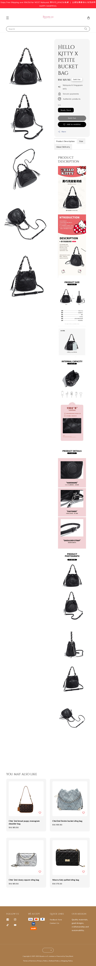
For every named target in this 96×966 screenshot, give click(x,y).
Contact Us (54, 923)
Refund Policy (54, 961)
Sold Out (72, 118)
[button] (7, 18)
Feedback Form (56, 920)
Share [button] (64, 131)
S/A (59, 105)
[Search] (86, 28)
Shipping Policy (67, 961)
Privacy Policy (42, 961)
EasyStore (69, 956)
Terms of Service (29, 961)
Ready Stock (66, 110)
